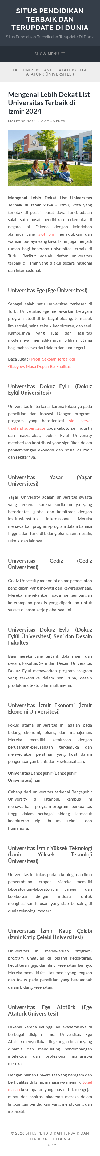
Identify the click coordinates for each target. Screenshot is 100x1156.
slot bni (46, 233)
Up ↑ (52, 1145)
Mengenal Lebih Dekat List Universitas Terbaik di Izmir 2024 (49, 102)
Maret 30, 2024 (22, 121)
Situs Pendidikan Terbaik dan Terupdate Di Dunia (50, 19)
